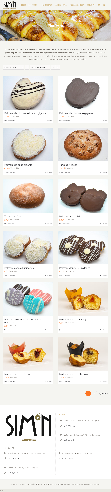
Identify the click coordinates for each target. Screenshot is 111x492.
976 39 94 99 (69, 425)
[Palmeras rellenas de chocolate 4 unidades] (28, 299)
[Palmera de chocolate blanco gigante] (28, 93)
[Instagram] (9, 448)
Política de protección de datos (31, 484)
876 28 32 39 (13, 458)
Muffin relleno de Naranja (73, 319)
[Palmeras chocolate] (83, 196)
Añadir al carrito (10, 120)
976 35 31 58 (69, 440)
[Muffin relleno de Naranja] (83, 299)
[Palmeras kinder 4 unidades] (83, 247)
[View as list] (57, 67)
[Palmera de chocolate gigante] (83, 93)
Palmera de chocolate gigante (76, 113)
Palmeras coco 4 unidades (19, 268)
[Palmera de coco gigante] (28, 144)
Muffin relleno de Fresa (17, 374)
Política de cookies (49, 484)
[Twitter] (13, 448)
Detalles (49, 120)
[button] (104, 5)
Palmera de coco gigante (18, 164)
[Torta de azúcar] (28, 196)
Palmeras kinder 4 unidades (74, 268)
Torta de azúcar (12, 216)
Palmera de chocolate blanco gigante (25, 113)
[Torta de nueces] (83, 144)
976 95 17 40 (13, 473)
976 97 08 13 (67, 458)
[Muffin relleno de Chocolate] (83, 354)
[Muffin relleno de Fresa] (28, 354)
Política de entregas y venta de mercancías (86, 484)
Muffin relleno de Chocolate (74, 374)
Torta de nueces (68, 164)
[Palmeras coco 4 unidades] (28, 247)
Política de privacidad (63, 484)
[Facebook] (6, 448)
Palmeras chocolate (70, 216)
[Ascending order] (27, 67)
